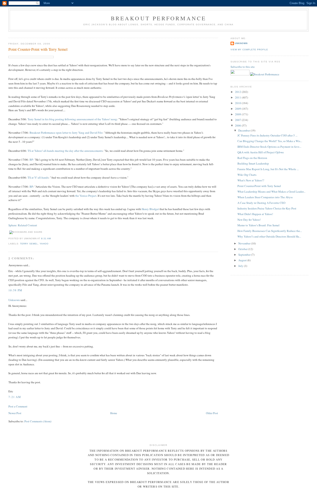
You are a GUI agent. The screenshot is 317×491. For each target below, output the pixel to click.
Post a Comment (17, 406)
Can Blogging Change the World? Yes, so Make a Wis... (269, 141)
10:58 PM (15, 290)
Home (113, 413)
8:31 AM (46, 238)
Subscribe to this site (243, 67)
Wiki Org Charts (246, 175)
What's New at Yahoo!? (250, 180)
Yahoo (44, 243)
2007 (238, 120)
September (244, 255)
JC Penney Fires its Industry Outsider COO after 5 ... (267, 135)
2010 (238, 103)
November (244, 243)
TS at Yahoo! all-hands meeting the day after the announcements (65, 151)
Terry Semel (29, 243)
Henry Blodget (151, 209)
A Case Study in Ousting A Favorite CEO (261, 203)
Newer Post (14, 413)
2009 (238, 109)
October (243, 249)
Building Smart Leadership (253, 163)
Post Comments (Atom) (37, 421)
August (242, 260)
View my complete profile (249, 49)
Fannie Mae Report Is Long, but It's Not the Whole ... (268, 169)
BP (31, 186)
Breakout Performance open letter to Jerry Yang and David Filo (66, 133)
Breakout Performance (158, 18)
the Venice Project (85, 196)
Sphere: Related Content (22, 225)
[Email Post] (52, 238)
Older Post (212, 413)
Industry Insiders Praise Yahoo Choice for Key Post (266, 208)
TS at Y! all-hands (38, 177)
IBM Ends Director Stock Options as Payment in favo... (269, 147)
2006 (238, 125)
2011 (238, 97)
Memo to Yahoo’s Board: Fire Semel (258, 225)
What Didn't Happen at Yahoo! (255, 214)
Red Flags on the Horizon (252, 158)
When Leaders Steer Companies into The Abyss (265, 197)
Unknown (14, 300)
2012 (238, 92)
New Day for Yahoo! (249, 220)
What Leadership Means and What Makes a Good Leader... (271, 191)
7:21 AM (14, 397)
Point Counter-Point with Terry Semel (37, 49)
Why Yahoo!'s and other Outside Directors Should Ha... (269, 236)
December (244, 130)
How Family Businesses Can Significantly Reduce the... (269, 231)
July (241, 266)
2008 (238, 114)
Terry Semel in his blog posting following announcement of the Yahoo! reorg (72, 119)
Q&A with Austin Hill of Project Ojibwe (260, 152)
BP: (32, 160)
